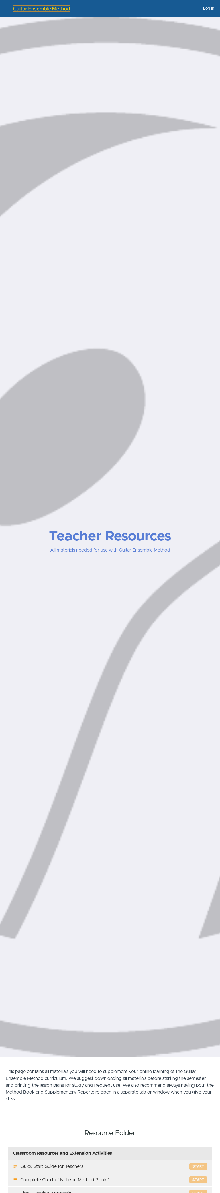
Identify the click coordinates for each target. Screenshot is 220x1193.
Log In (208, 9)
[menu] (206, 8)
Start (198, 1166)
